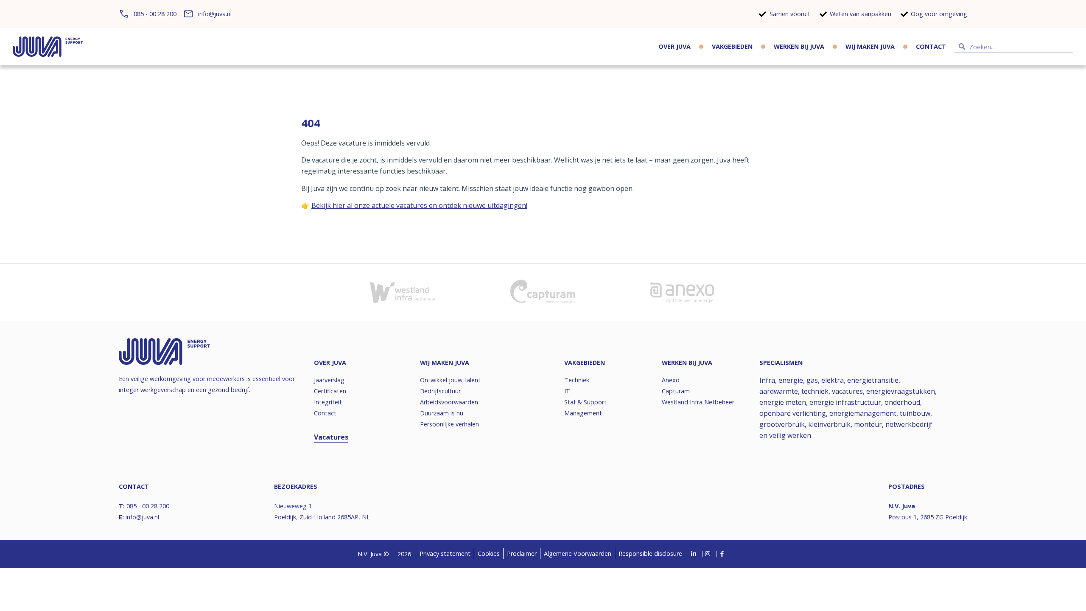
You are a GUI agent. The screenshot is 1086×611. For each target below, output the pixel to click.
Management (583, 413)
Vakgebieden (732, 46)
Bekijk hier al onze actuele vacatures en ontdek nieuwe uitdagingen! (419, 205)
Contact (931, 46)
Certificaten (330, 391)
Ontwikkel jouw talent (450, 380)
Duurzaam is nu (441, 413)
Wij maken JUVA (870, 46)
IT (567, 391)
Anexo (671, 380)
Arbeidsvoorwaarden (449, 402)
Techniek (576, 380)
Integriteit (328, 402)
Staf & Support (585, 402)
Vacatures (331, 437)
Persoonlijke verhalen (449, 424)
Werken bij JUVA (799, 46)
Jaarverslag (329, 380)
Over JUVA (674, 46)
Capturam (676, 391)
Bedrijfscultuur (440, 391)
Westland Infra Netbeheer (698, 402)
